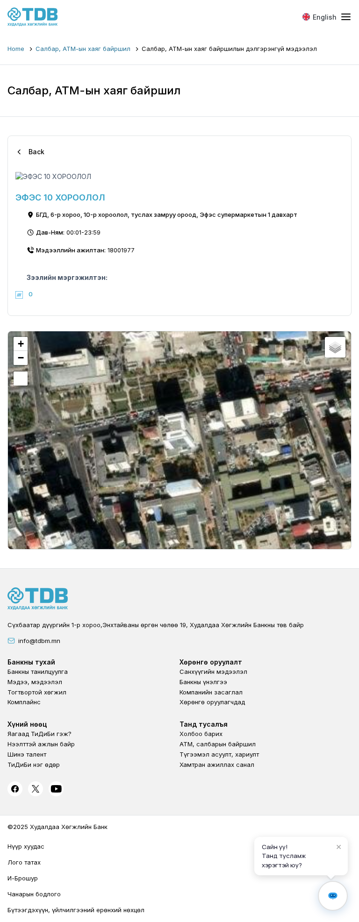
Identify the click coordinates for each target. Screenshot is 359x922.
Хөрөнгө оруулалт (211, 662)
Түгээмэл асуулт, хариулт (219, 754)
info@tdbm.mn (39, 640)
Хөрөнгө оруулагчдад (212, 702)
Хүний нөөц (27, 724)
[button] (21, 344)
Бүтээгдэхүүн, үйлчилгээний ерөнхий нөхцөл (75, 910)
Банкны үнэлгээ (203, 682)
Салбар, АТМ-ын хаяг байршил (83, 48)
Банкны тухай (31, 662)
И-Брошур (22, 878)
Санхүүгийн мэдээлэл (213, 671)
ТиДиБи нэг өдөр (33, 764)
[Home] (32, 16)
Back (36, 152)
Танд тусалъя (204, 724)
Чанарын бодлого (34, 894)
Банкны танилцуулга (37, 671)
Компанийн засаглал (211, 692)
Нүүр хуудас (25, 846)
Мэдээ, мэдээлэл (34, 682)
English (325, 17)
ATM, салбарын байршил (218, 744)
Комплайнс (24, 702)
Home (15, 48)
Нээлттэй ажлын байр (41, 744)
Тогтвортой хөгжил (36, 692)
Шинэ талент (26, 754)
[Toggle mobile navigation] (346, 17)
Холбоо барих (201, 733)
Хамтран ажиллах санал (217, 764)
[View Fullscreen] (21, 379)
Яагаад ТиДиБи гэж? (39, 733)
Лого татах (24, 862)
